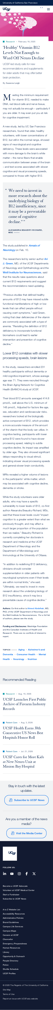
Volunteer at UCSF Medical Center (18, 890)
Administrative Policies (13, 918)
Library (6, 952)
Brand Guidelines (11, 922)
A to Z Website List (11, 909)
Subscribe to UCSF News (29, 800)
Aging (21, 649)
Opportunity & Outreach (14, 956)
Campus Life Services (13, 926)
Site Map (7, 989)
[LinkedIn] (6, 874)
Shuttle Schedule (11, 969)
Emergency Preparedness (15, 943)
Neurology (18, 659)
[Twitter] (35, 874)
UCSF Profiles (9, 973)
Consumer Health (26, 654)
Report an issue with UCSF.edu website (20, 998)
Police (5, 965)
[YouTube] (13, 874)
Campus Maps (9, 931)
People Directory (10, 960)
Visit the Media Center (29, 833)
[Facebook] (28, 874)
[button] (42, 7)
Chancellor (8, 939)
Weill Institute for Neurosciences (22, 272)
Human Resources (11, 948)
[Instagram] (21, 874)
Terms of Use (8, 994)
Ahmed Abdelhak (35, 608)
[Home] (6, 9)
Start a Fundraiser (11, 894)
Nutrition (32, 659)
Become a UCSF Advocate (15, 886)
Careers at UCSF (11, 935)
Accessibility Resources (14, 914)
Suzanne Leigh (13, 83)
